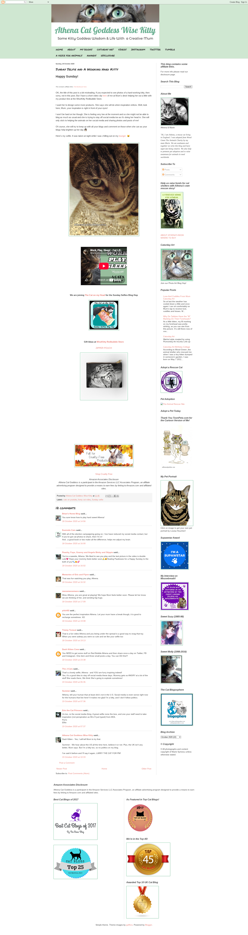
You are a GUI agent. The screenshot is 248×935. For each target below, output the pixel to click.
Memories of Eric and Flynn (75, 574)
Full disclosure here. (80, 87)
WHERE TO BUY (168, 238)
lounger (122, 136)
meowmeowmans (70, 591)
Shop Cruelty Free (103, 474)
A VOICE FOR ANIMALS (69, 55)
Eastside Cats (69, 530)
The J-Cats (67, 669)
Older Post (146, 769)
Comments (169, 175)
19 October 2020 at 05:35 (74, 682)
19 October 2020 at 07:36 (74, 701)
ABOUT (71, 49)
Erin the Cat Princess (72, 710)
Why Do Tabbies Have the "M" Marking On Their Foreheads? (177, 317)
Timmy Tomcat (69, 630)
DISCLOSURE (108, 55)
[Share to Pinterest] (117, 496)
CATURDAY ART (105, 49)
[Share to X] (112, 496)
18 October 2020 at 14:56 (74, 521)
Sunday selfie (97, 500)
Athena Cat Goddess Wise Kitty (77, 735)
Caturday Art (169, 336)
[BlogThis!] (109, 496)
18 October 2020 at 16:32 (74, 582)
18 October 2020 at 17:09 (74, 601)
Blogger (148, 925)
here (104, 95)
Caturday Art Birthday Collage (176, 347)
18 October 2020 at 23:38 (74, 660)
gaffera (129, 925)
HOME (59, 49)
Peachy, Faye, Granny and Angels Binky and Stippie (87, 552)
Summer (66, 691)
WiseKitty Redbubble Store (110, 342)
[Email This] (106, 496)
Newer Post (61, 769)
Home (104, 769)
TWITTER (155, 49)
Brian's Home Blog (71, 513)
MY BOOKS (86, 49)
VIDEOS (122, 49)
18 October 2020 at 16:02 (74, 565)
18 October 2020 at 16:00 (74, 543)
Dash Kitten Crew (70, 649)
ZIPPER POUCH (104, 348)
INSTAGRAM (138, 49)
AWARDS (91, 55)
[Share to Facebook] (115, 496)
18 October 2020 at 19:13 (74, 640)
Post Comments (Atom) (78, 773)
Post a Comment (66, 763)
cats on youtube (70, 500)
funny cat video (84, 500)
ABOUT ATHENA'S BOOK (172, 235)
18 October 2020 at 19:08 (74, 621)
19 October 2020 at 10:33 (74, 757)
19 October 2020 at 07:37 (74, 726)
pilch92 (65, 610)
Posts (167, 169)
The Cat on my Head (95, 295)
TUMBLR (170, 49)
